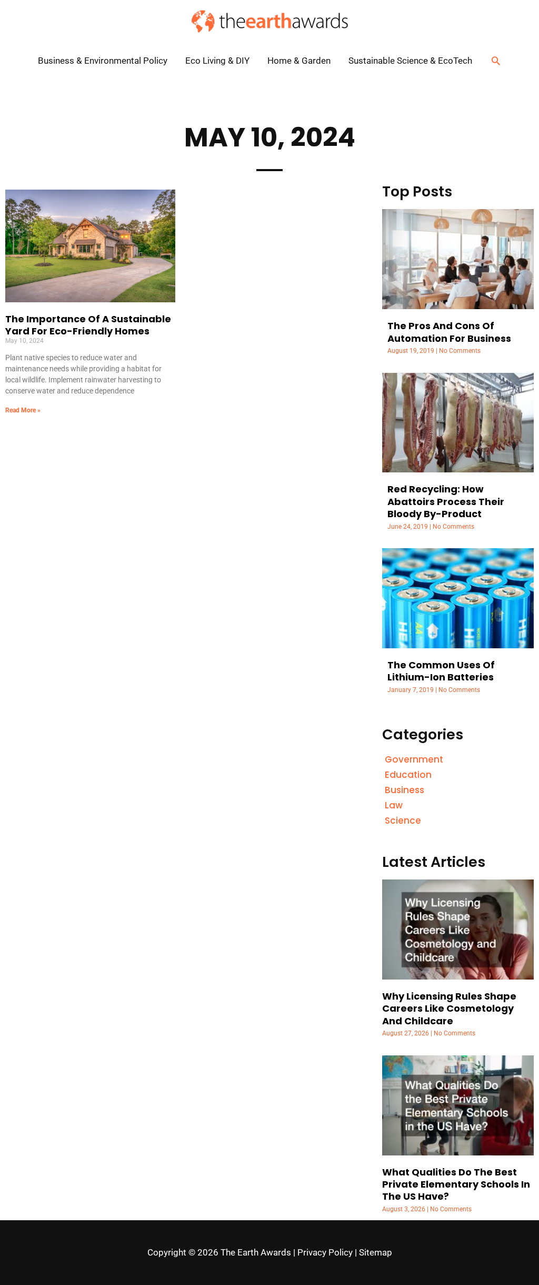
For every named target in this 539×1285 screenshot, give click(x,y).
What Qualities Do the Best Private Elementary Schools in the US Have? (456, 1184)
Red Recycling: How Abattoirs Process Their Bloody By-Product (445, 501)
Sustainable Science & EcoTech (410, 60)
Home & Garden (299, 60)
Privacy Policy (325, 1252)
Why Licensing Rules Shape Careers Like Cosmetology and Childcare (449, 1008)
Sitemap (375, 1252)
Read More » (23, 410)
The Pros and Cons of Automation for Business (449, 331)
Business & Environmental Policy (102, 60)
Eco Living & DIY (217, 60)
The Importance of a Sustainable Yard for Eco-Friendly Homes (88, 325)
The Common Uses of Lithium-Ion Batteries (441, 671)
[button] (496, 60)
